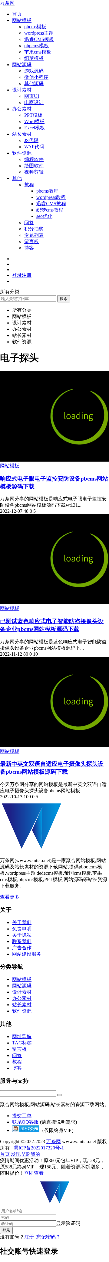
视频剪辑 (34, 172)
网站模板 (21, 20)
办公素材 (21, 108)
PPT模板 (33, 115)
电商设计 (34, 102)
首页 (17, 14)
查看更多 (9, 896)
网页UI (31, 96)
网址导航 (21, 1036)
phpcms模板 (36, 45)
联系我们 (21, 941)
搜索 (64, 298)
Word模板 (34, 121)
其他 (17, 178)
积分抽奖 (34, 228)
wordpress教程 (51, 197)
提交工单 (21, 1115)
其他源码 (34, 83)
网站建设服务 (26, 954)
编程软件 (34, 159)
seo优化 (44, 216)
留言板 (31, 241)
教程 (29, 184)
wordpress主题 (39, 33)
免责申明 (21, 928)
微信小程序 (36, 77)
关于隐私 (21, 935)
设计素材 (21, 89)
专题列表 (34, 235)
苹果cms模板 (37, 51)
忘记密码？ (48, 1236)
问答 (29, 222)
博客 (29, 247)
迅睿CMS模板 (39, 39)
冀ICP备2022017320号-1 (39, 1147)
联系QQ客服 (25, 1121)
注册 (29, 1236)
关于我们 (21, 922)
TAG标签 (22, 1042)
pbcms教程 (47, 190)
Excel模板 (34, 127)
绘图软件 (34, 165)
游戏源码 (34, 70)
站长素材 (21, 134)
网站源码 (21, 64)
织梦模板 (34, 58)
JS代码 (31, 140)
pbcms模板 (35, 26)
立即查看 (34, 1173)
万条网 (7, 2)
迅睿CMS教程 (51, 203)
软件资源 (21, 153)
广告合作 (21, 947)
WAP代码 (34, 146)
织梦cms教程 (49, 209)
